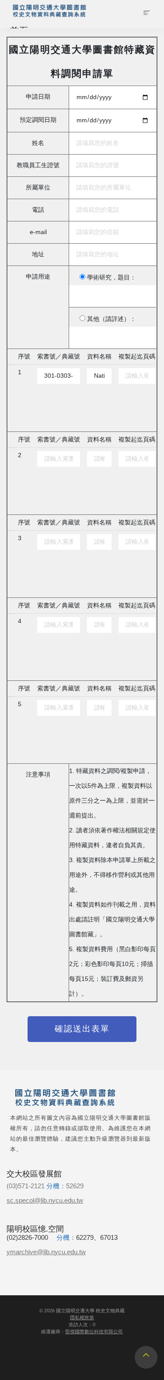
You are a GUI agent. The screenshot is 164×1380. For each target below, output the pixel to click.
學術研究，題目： (111, 277)
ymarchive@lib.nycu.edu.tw (46, 1252)
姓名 (38, 143)
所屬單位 (38, 187)
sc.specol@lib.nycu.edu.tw (45, 1200)
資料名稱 (99, 356)
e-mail (38, 232)
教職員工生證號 (38, 165)
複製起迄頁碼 (137, 356)
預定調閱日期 (38, 120)
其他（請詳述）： (111, 319)
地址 (38, 254)
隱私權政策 (82, 1317)
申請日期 (38, 96)
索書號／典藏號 (58, 356)
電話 (38, 210)
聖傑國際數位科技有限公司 (94, 1331)
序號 (24, 356)
